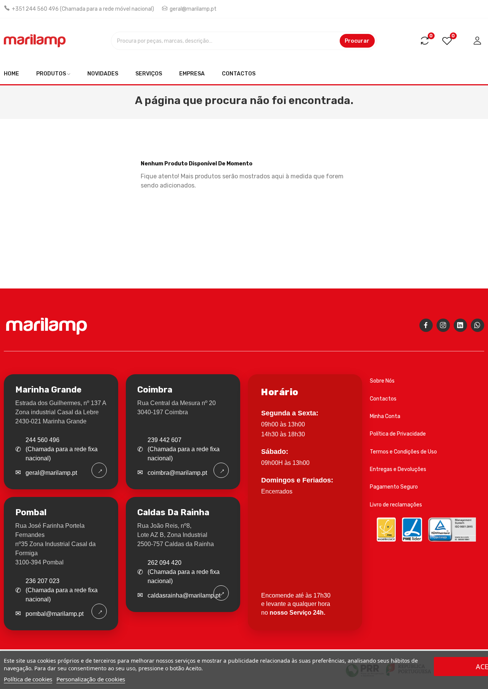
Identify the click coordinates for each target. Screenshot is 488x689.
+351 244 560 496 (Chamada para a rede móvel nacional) (83, 9)
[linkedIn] (460, 325)
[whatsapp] (477, 325)
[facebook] (426, 325)
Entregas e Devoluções (398, 469)
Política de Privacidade (398, 434)
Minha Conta (385, 416)
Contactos (383, 399)
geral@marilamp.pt (193, 9)
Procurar (357, 41)
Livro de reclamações (396, 505)
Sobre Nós (382, 381)
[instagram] (443, 325)
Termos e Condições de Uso (403, 452)
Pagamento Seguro (394, 487)
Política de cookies (28, 679)
